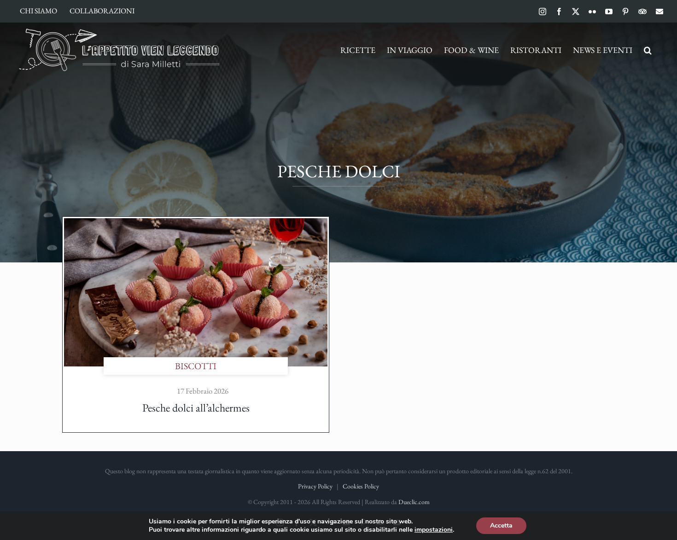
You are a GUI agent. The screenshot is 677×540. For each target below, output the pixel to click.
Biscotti (195, 366)
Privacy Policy (315, 486)
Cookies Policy (361, 486)
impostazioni (433, 530)
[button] (648, 50)
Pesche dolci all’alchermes (196, 408)
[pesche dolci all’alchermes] (195, 223)
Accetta (501, 525)
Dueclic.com (414, 502)
